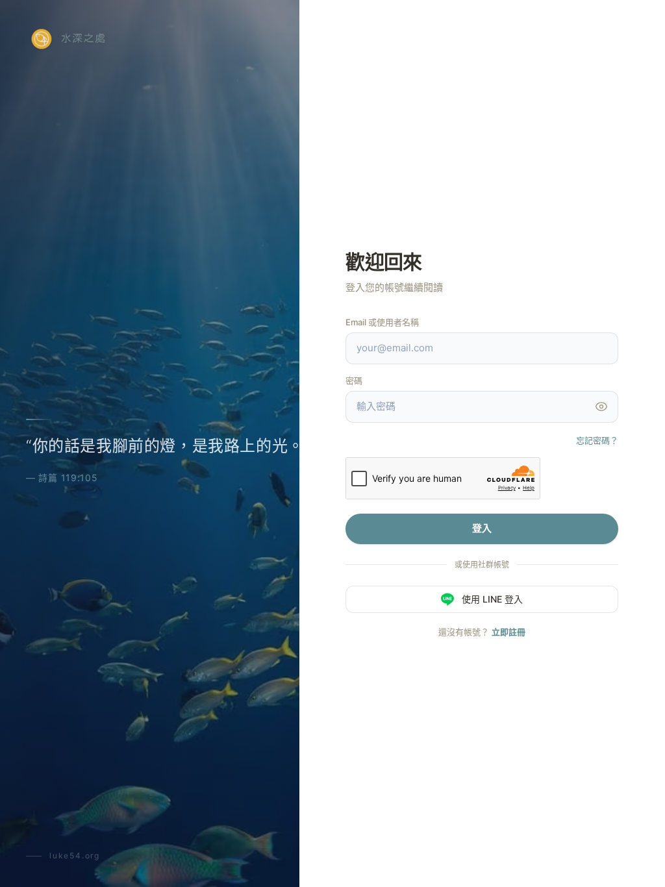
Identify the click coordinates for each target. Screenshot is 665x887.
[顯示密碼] (601, 406)
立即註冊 (508, 632)
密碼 (353, 380)
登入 (482, 528)
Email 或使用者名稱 (382, 322)
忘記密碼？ (597, 440)
